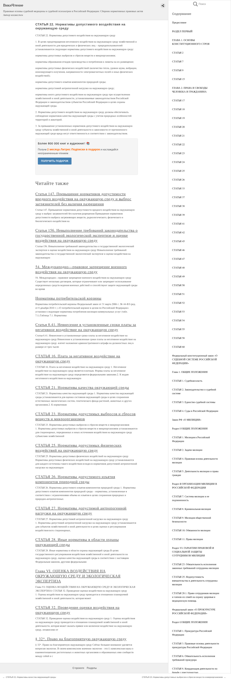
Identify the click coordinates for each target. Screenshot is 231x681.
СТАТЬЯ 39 (178, 214)
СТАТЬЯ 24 (178, 162)
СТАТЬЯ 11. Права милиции (187, 539)
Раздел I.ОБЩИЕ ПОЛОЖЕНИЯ (190, 622)
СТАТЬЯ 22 (178, 144)
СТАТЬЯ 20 (178, 126)
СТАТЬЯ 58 (178, 338)
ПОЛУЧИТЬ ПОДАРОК (54, 161)
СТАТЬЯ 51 (178, 294)
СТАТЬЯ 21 (178, 135)
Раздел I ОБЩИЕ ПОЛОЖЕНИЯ (190, 428)
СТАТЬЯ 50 (178, 285)
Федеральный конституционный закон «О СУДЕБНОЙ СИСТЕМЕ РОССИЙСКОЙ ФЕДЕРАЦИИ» (194, 359)
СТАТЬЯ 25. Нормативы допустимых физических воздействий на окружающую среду (78, 448)
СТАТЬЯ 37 (178, 197)
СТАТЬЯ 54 (178, 320)
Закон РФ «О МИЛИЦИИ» (186, 419)
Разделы (92, 668)
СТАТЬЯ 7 (177, 61)
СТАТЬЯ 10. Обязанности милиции (191, 530)
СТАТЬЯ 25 (178, 170)
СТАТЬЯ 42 (178, 232)
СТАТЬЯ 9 (177, 70)
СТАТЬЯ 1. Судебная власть (187, 380)
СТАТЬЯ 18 (178, 109)
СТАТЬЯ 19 (178, 118)
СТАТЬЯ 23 (178, 153)
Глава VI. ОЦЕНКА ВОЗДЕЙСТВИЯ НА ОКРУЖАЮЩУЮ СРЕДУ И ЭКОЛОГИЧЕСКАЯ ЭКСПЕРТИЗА (78, 575)
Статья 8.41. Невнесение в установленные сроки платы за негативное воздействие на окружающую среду (85, 327)
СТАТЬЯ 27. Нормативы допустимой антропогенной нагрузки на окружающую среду (80, 510)
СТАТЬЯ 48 (178, 267)
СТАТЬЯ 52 (178, 302)
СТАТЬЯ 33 (178, 188)
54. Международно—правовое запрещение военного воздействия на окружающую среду (81, 269)
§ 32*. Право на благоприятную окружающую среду (80, 638)
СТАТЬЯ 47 (178, 258)
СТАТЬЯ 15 (178, 79)
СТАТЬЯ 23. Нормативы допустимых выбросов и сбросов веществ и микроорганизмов (182, 677)
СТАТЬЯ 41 (178, 223)
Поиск (199, 4)
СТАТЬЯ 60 (178, 346)
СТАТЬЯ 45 (178, 241)
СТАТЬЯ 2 (177, 52)
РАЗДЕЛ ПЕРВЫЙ (182, 31)
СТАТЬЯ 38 (178, 206)
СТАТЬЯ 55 (178, 329)
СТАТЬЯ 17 (178, 100)
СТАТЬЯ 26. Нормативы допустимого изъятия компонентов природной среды (75, 479)
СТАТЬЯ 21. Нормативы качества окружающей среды (82, 387)
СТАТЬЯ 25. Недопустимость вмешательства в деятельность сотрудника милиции (194, 580)
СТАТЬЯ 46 (178, 250)
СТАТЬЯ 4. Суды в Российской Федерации (195, 410)
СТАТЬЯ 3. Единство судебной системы (193, 402)
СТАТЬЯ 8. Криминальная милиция (191, 509)
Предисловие (179, 22)
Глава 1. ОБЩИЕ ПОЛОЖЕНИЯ (190, 371)
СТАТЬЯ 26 (178, 179)
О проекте (78, 668)
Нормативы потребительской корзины (68, 298)
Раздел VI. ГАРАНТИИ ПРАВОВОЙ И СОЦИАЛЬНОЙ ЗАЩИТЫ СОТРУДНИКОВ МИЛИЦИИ (193, 551)
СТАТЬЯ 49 (178, 276)
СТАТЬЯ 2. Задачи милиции (187, 449)
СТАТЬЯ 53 (178, 311)
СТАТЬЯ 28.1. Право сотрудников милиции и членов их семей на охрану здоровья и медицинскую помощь (195, 596)
